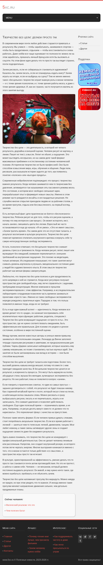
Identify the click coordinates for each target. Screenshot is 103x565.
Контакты (8, 551)
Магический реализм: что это (20, 505)
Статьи (83, 43)
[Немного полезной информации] (89, 74)
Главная (8, 536)
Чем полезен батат (15, 511)
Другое (83, 49)
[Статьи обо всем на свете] (89, 99)
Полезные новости (25, 560)
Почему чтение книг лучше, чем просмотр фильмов (38, 539)
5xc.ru (9, 7)
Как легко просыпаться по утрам (61, 548)
